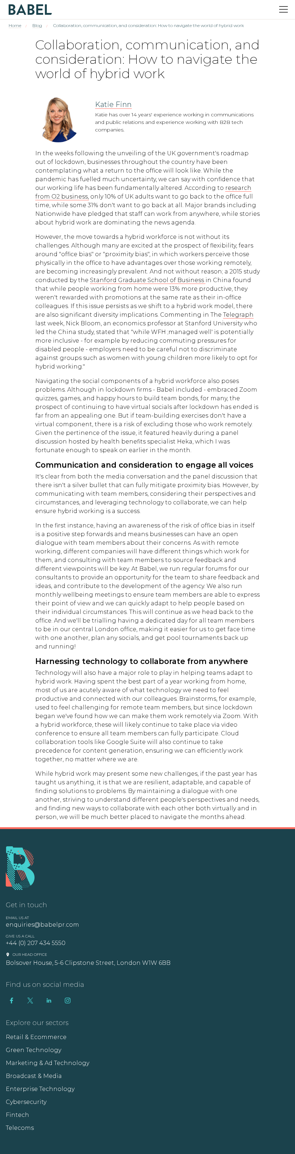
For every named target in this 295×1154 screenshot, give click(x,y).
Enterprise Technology (40, 1089)
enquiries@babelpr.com (42, 924)
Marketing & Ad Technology (47, 1063)
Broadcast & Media (34, 1076)
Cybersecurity (26, 1102)
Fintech (17, 1114)
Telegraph (238, 314)
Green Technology (33, 1050)
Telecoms (20, 1127)
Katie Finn (113, 104)
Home (15, 25)
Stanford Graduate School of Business (147, 280)
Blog (37, 25)
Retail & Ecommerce (36, 1037)
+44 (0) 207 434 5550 (35, 943)
